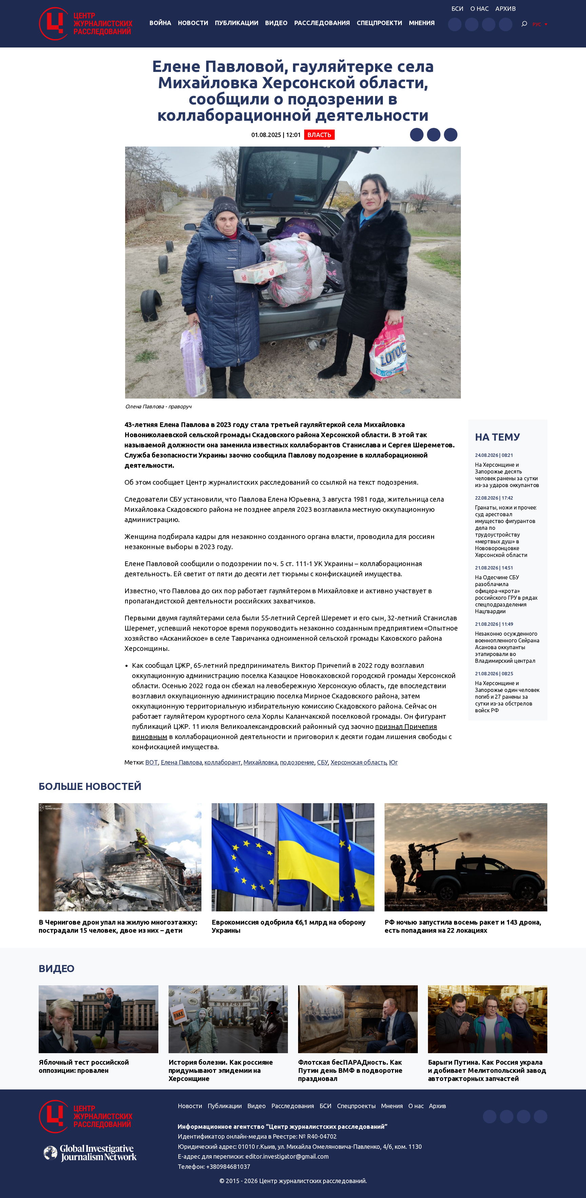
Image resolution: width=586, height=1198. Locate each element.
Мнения (422, 22)
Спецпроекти (379, 22)
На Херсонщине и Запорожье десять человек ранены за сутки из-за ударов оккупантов (507, 475)
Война (160, 22)
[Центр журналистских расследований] (87, 24)
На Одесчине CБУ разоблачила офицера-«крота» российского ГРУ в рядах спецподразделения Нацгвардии (506, 594)
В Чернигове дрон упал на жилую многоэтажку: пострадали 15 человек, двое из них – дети (118, 926)
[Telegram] (450, 134)
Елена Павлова (181, 762)
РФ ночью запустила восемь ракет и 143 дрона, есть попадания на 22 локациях (463, 926)
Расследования (322, 22)
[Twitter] (434, 134)
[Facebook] (417, 134)
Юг (393, 762)
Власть (319, 134)
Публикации (236, 22)
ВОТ (151, 762)
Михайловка (260, 762)
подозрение (297, 762)
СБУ (322, 762)
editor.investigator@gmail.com (287, 1156)
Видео (276, 22)
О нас (479, 8)
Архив (505, 8)
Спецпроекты (356, 1105)
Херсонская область (358, 762)
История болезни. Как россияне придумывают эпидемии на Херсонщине (221, 1070)
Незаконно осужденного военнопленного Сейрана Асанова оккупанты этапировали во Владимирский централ (507, 647)
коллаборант (222, 762)
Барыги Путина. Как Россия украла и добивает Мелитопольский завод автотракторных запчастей (487, 1070)
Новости (193, 22)
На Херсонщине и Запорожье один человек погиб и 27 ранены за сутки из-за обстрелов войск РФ (507, 696)
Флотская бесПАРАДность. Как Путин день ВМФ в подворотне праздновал (350, 1070)
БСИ (457, 8)
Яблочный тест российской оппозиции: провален (84, 1066)
